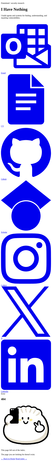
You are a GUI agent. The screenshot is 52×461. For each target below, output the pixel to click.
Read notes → (21, 459)
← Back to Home (8, 459)
